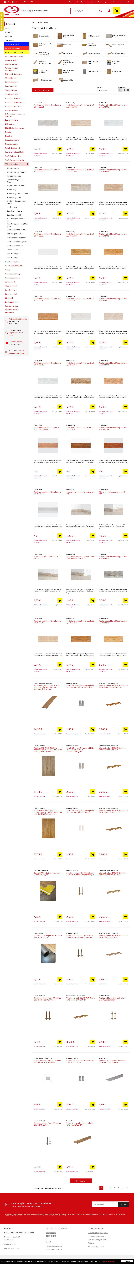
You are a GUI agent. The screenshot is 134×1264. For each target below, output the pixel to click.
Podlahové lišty (12, 258)
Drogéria (8, 136)
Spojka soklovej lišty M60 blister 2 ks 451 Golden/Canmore (47, 999)
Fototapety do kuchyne (13, 102)
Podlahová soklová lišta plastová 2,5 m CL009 (113, 235)
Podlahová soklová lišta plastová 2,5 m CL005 (80, 170)
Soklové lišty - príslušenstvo (17, 193)
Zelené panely (10, 282)
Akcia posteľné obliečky (13, 48)
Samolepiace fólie (11, 94)
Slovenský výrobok (12, 44)
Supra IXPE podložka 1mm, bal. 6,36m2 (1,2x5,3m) (47, 874)
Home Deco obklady (12, 274)
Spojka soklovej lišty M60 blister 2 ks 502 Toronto (80, 1061)
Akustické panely (11, 286)
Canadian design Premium (16, 172)
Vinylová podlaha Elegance (17, 242)
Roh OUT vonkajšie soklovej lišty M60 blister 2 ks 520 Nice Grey (80, 686)
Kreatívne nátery (11, 60)
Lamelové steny (11, 290)
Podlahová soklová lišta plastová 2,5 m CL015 (113, 364)
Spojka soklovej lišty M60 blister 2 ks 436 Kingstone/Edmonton (80, 936)
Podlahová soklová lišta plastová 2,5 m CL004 (47, 170)
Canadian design (13, 168)
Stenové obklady (11, 294)
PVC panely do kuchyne (13, 74)
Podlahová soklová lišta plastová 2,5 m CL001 (47, 106)
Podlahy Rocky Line (12, 262)
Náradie (8, 132)
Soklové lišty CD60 (14, 197)
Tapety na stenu (11, 90)
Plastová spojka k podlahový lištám (46, 557)
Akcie (7, 28)
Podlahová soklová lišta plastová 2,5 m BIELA (47, 493)
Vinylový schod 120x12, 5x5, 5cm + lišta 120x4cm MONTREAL (113, 874)
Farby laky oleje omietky (14, 56)
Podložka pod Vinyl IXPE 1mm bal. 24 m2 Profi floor (48, 936)
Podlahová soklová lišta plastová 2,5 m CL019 (113, 622)
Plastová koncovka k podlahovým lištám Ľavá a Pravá (80, 557)
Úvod (33, 22)
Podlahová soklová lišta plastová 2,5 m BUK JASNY (47, 428)
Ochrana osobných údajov (97, 1240)
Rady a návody (73, 2)
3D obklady (9, 298)
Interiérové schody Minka (14, 152)
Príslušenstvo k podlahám (16, 238)
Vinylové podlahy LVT (15, 246)
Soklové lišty (11, 189)
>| (127, 1188)
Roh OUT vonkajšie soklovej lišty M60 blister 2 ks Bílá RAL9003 (80, 811)
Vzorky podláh (12, 250)
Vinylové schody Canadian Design (16, 202)
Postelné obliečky (11, 82)
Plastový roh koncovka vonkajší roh (112, 493)
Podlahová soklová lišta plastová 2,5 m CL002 (80, 106)
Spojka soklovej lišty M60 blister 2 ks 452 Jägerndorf (112, 999)
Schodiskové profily (14, 215)
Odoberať (123, 1204)
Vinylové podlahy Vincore (16, 230)
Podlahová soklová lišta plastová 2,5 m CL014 (80, 364)
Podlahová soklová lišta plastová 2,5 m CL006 (113, 170)
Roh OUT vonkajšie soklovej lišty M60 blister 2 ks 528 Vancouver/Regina (80, 750)
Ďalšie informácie (108, 1261)
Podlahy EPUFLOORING (13, 266)
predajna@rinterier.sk (54, 1249)
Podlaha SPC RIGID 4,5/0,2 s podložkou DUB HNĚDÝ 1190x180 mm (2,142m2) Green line (48, 812)
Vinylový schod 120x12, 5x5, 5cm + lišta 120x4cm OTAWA (113, 936)
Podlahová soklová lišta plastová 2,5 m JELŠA (113, 428)
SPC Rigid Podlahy (11, 164)
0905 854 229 (28, 2)
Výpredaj (8, 36)
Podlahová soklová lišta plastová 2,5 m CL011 (80, 299)
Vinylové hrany (12, 207)
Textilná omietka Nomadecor (11, 69)
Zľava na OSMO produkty (14, 52)
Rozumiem (127, 1261)
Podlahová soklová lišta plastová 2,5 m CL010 (47, 299)
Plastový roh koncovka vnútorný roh (79, 493)
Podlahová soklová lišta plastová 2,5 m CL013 (47, 364)
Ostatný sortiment (12, 140)
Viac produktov (80, 1181)
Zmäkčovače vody (11, 302)
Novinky (8, 32)
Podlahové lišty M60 (14, 254)
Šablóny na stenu (11, 120)
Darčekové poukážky (87, 2)
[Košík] (117, 10)
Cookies (91, 1243)
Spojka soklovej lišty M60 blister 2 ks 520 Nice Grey (47, 1124)
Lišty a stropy (10, 124)
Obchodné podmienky (96, 1236)
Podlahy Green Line (14, 176)
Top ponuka (9, 40)
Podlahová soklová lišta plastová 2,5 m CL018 (80, 622)
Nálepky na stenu (11, 110)
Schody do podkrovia (13, 148)
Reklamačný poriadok (96, 1246)
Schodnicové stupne (14, 211)
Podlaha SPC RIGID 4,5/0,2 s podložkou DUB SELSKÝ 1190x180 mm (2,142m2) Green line (48, 750)
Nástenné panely (11, 144)
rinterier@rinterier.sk (13, 2)
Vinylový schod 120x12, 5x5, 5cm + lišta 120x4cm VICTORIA (80, 999)
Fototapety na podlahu (13, 106)
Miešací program (102, 2)
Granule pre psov (11, 306)
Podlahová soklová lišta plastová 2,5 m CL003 (113, 106)
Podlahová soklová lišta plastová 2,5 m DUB (80, 428)
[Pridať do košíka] (59, 149)
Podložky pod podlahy (15, 234)
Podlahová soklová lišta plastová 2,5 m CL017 (47, 622)
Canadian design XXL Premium (14, 181)
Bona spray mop (11, 86)
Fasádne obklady (11, 64)
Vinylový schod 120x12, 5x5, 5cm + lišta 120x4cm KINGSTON (48, 1061)
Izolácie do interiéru (12, 278)
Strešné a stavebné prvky (14, 160)
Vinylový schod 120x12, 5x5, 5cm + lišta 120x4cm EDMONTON (113, 686)
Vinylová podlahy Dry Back (17, 185)
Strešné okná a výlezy (13, 156)
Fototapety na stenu (12, 98)
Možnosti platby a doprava (98, 1233)
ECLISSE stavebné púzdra (14, 128)
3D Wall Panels (10, 78)
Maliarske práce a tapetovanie (11, 311)
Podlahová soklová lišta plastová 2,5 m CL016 (113, 557)
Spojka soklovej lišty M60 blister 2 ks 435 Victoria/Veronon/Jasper (80, 874)
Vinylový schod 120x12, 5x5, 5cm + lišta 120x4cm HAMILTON (113, 811)
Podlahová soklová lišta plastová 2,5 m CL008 (80, 235)
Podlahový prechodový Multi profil (17, 225)
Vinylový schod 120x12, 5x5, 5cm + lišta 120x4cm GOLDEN (113, 749)
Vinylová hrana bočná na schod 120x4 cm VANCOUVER (112, 1061)
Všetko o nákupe (116, 2)
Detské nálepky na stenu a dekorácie (15, 115)
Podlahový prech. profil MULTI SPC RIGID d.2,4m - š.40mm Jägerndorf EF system (46, 687)
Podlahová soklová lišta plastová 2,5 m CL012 (113, 299)
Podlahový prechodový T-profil (16, 219)
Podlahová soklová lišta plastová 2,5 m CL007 (47, 235)
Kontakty (127, 2)
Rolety (7, 270)
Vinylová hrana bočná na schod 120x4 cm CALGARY (79, 1124)
